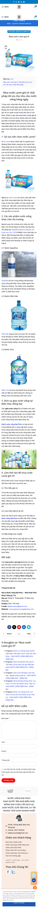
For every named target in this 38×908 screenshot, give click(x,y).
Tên (3, 742)
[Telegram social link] (24, 2)
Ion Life (9, 232)
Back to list (19, 634)
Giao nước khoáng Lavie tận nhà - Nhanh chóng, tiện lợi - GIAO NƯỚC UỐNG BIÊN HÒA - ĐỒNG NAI (21, 675)
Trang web (6, 760)
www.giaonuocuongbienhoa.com (21, 609)
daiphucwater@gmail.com (17, 606)
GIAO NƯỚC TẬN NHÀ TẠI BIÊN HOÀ (21, 23)
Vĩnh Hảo (5, 334)
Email (4, 751)
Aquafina (15, 230)
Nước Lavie (6, 142)
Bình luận (5, 718)
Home (8, 23)
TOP (13, 232)
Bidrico (22, 230)
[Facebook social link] (14, 2)
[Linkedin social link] (21, 2)
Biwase (28, 230)
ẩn (12, 79)
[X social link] (16, 2)
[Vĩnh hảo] (10, 791)
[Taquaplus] (27, 791)
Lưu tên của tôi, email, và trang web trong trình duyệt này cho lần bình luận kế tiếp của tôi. (18, 772)
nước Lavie (13, 198)
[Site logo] (19, 7)
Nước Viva (5, 390)
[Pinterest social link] (19, 2)
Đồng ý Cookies (19, 903)
